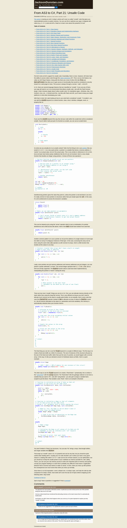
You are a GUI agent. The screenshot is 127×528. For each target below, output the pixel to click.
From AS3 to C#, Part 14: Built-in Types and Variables (52, 55)
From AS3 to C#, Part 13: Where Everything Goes (50, 53)
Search (36, 7)
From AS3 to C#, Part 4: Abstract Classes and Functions (52, 35)
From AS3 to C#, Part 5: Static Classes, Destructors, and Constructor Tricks (58, 37)
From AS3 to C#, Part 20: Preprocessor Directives (50, 67)
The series (37, 19)
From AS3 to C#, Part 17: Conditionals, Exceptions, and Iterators (55, 61)
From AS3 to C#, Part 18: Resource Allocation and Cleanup (53, 63)
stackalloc (60, 16)
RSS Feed (54, 5)
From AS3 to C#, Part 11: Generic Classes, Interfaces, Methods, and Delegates (59, 49)
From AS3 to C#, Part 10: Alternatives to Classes (50, 47)
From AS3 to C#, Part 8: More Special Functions (50, 43)
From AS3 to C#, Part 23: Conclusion (47, 73)
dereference (49, 16)
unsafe (64, 16)
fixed (53, 16)
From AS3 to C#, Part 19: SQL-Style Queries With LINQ (52, 65)
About (36, 5)
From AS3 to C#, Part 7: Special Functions (48, 41)
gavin (40, 510)
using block (40, 375)
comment (67, 480)
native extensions (65, 78)
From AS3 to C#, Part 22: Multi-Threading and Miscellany (53, 71)
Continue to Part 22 (39, 477)
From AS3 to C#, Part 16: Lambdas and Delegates (51, 59)
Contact (60, 5)
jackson (43, 504)
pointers (84, 148)
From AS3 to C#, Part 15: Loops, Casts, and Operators (52, 57)
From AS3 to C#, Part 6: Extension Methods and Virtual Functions (55, 39)
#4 (38, 517)
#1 (36, 487)
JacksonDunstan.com (49, 2)
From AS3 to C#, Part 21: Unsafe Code (47, 69)
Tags (40, 5)
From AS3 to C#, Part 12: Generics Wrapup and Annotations (54, 51)
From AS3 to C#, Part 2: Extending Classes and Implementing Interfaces (57, 31)
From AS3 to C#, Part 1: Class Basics (47, 29)
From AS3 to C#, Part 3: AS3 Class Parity (48, 33)
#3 (36, 510)
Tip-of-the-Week (46, 5)
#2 (38, 504)
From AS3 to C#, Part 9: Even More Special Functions (52, 45)
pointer (56, 16)
